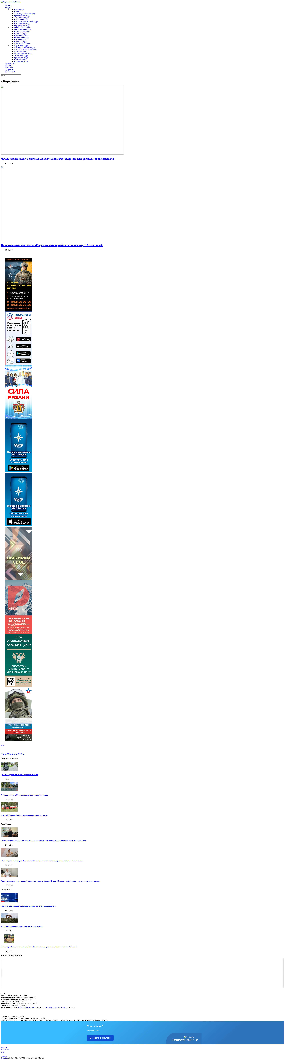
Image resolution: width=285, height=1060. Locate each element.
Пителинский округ (22, 32)
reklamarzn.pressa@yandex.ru (56, 1007)
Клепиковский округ (22, 24)
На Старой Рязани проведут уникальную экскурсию (22, 926)
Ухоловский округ (21, 56)
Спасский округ (20, 52)
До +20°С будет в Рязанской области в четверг (19, 775)
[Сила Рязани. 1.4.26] (18, 418)
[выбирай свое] (18, 579)
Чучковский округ (21, 58)
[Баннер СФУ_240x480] (18, 687)
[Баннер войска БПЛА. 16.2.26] (18, 310)
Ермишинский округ (22, 16)
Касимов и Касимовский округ (26, 22)
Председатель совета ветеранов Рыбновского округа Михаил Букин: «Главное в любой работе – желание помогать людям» (50, 881)
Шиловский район (21, 62)
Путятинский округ (21, 36)
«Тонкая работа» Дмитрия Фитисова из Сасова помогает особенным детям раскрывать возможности (42, 861)
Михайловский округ (22, 30)
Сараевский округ (21, 46)
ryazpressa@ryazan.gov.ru (27, 1007)
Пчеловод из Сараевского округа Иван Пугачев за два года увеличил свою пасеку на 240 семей (39, 947)
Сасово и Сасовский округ (24, 48)
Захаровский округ (21, 18)
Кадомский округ (21, 20)
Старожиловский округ (23, 54)
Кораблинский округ (22, 26)
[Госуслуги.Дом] (18, 364)
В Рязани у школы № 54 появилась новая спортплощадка (24, 795)
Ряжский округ (20, 40)
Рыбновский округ (21, 38)
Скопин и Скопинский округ (25, 50)
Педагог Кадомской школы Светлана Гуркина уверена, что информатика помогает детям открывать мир (43, 840)
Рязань (16, 12)
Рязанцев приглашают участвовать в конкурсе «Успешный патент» (28, 906)
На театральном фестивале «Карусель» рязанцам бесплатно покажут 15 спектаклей (52, 245)
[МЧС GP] (18, 472)
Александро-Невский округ (24, 14)
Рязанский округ (20, 42)
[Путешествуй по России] (18, 633)
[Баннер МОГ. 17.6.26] (18, 740)
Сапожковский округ (22, 44)
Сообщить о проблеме (100, 1038)
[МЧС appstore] (18, 525)
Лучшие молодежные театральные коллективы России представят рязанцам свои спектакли (57, 158)
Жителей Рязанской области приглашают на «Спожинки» (24, 815)
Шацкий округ (19, 60)
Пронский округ (20, 34)
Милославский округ (22, 28)
